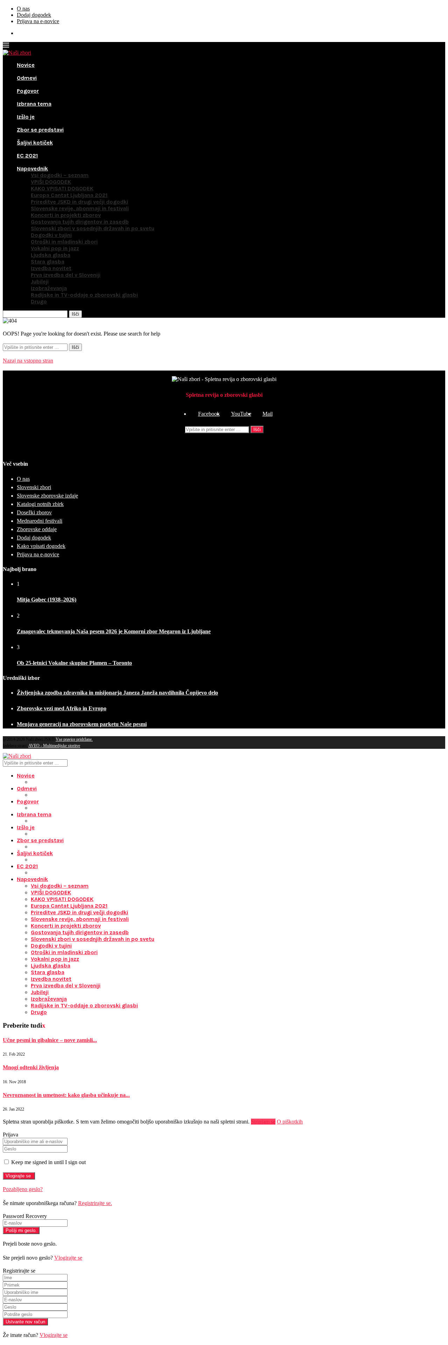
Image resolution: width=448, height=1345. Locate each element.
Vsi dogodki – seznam (60, 175)
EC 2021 (27, 155)
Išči (257, 429)
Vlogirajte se (68, 1258)
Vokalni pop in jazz (55, 248)
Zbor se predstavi (40, 129)
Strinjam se (263, 1122)
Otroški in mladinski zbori (64, 241)
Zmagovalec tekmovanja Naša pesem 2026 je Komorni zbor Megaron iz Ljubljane (114, 631)
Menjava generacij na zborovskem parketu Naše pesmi (82, 724)
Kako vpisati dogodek (41, 546)
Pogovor (28, 90)
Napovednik (32, 168)
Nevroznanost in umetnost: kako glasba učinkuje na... (66, 1095)
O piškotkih (290, 1122)
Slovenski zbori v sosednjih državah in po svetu (92, 228)
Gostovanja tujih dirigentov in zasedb (80, 221)
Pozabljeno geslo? (23, 1189)
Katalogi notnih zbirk (40, 504)
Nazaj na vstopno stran (28, 361)
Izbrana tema (34, 103)
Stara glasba (47, 261)
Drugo (39, 301)
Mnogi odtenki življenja (31, 1067)
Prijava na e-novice (38, 21)
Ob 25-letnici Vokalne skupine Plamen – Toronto (74, 663)
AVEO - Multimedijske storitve (54, 745)
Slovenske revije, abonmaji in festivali (80, 208)
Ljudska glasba (50, 255)
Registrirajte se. (95, 1203)
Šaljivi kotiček (35, 142)
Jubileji (40, 281)
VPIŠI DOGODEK (51, 181)
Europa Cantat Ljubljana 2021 (69, 195)
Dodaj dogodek (34, 15)
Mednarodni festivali (39, 521)
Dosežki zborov (34, 512)
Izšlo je (26, 116)
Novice (26, 65)
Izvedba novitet (51, 268)
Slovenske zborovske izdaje (47, 496)
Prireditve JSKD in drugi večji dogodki (79, 201)
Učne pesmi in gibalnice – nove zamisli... (50, 1040)
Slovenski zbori (34, 487)
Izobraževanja (49, 288)
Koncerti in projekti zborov (66, 215)
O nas (23, 9)
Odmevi (27, 78)
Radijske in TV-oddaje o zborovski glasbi (84, 294)
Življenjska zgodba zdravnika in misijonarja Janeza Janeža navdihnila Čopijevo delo (117, 693)
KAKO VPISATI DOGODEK (62, 188)
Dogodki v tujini (51, 235)
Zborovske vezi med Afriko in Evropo (61, 708)
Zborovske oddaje (37, 529)
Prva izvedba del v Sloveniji (65, 275)
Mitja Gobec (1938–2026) (46, 600)
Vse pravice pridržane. (74, 739)
